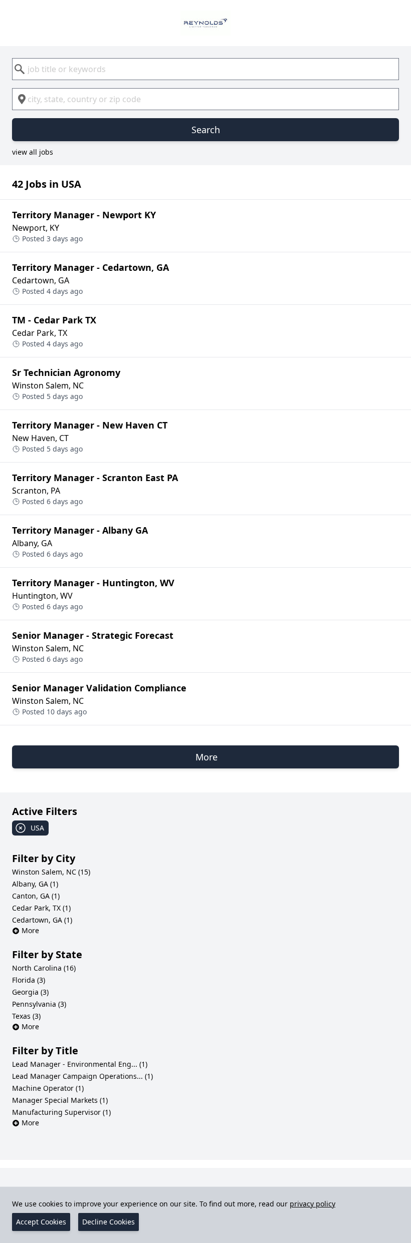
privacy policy (312, 1203)
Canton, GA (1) (36, 896)
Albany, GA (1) (35, 884)
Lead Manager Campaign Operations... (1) (82, 1076)
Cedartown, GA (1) (42, 920)
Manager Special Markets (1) (60, 1100)
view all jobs (32, 152)
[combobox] (205, 69)
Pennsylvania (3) (39, 1004)
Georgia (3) (30, 992)
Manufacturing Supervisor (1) (61, 1112)
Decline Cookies (108, 1221)
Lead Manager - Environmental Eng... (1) (79, 1064)
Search (205, 130)
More (30, 930)
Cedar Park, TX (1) (41, 908)
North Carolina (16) (44, 968)
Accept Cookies (41, 1221)
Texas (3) (26, 1016)
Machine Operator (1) (48, 1088)
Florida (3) (28, 980)
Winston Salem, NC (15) (51, 872)
